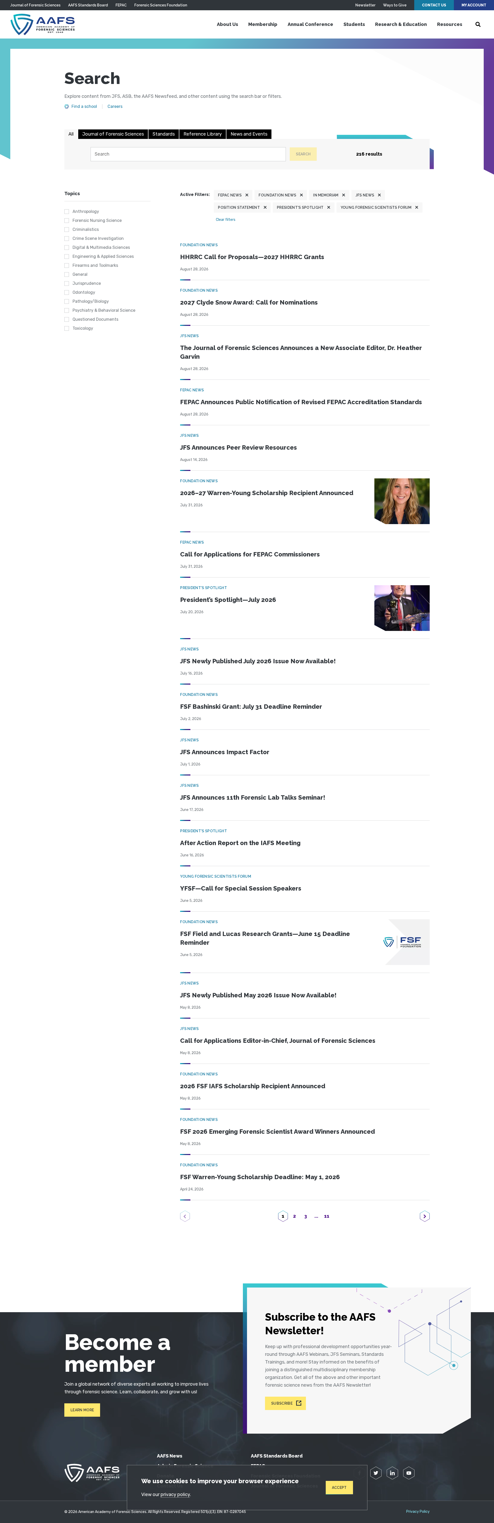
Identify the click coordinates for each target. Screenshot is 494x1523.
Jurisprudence (87, 283)
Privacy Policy (418, 1512)
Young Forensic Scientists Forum (376, 207)
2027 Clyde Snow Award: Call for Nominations (249, 302)
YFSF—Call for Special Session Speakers (240, 888)
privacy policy (175, 1494)
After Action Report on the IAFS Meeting (240, 843)
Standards (164, 134)
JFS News (365, 195)
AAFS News (169, 1456)
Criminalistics (86, 229)
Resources (449, 24)
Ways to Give (395, 5)
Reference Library (202, 134)
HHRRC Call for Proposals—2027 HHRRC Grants (252, 257)
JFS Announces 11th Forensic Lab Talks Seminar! (252, 797)
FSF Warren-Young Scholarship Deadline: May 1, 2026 (260, 1177)
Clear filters (225, 219)
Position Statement (239, 207)
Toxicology (83, 328)
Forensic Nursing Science (97, 220)
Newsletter (365, 5)
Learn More (82, 1410)
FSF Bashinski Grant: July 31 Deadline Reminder (251, 706)
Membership (262, 24)
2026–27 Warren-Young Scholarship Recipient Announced (266, 493)
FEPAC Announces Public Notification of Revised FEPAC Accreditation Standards (301, 402)
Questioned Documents (95, 319)
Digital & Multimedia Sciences (101, 247)
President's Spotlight (300, 207)
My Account (474, 5)
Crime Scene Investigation (98, 238)
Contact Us (434, 5)
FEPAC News (230, 195)
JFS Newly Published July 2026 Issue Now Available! (258, 661)
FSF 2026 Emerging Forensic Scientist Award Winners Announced (277, 1131)
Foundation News (277, 195)
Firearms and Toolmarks (95, 265)
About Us (227, 24)
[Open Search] (478, 24)
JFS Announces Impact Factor (224, 752)
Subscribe (282, 1403)
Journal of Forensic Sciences (35, 5)
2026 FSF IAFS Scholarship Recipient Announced (252, 1086)
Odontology (84, 292)
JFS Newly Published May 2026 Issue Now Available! (258, 995)
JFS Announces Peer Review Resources (238, 447)
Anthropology (86, 211)
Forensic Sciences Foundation (160, 5)
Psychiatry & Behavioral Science (104, 310)
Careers (115, 106)
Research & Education (401, 24)
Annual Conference (310, 24)
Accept (339, 1488)
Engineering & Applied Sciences (103, 256)
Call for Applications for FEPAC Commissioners (250, 554)
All (71, 134)
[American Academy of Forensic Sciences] (42, 24)
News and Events (249, 134)
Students (354, 24)
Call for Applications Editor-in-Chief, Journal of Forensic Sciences (277, 1040)
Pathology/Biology (91, 301)
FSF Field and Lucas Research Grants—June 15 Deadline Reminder (265, 938)
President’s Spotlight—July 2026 (228, 599)
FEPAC (121, 5)
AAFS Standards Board (88, 5)
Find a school (84, 106)
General (80, 274)
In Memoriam (326, 195)
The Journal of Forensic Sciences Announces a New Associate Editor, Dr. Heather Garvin (301, 352)
